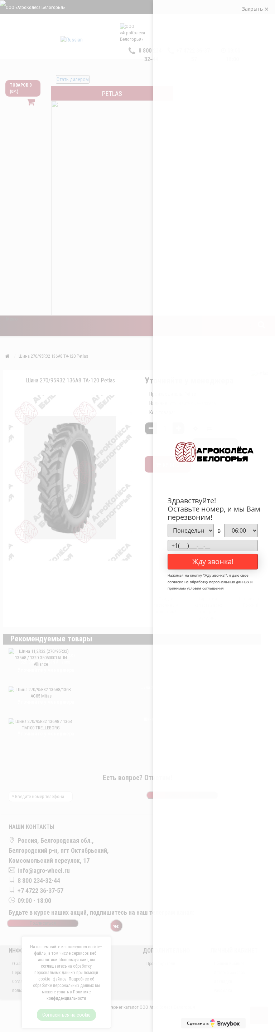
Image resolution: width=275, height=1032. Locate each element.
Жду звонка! (212, 561)
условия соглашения (205, 588)
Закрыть (253, 8)
